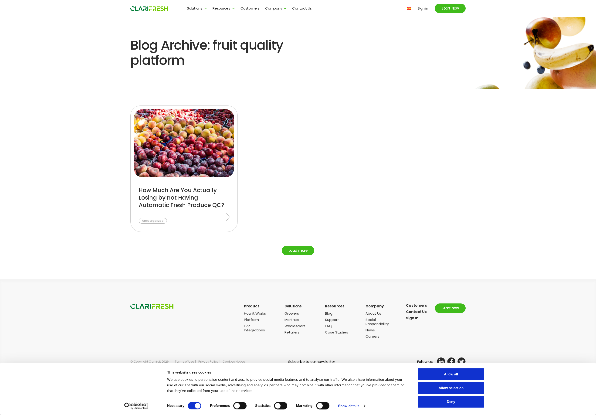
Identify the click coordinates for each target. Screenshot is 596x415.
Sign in (423, 8)
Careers (372, 336)
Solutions (194, 8)
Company (273, 8)
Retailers (291, 332)
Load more (298, 250)
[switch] (240, 405)
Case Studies (336, 332)
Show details (348, 406)
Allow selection (451, 388)
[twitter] (461, 361)
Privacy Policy (208, 361)
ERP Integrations (254, 328)
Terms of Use (184, 361)
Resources (221, 8)
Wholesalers (294, 325)
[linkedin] (441, 361)
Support (332, 319)
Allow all (451, 374)
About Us (373, 313)
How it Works (255, 313)
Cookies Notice (234, 361)
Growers (291, 313)
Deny (451, 402)
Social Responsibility (377, 321)
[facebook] (451, 361)
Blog (328, 313)
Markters (291, 319)
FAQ (328, 325)
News (370, 330)
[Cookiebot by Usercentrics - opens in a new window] (136, 405)
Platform (251, 319)
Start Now (450, 8)
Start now (450, 308)
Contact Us (302, 8)
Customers (250, 8)
